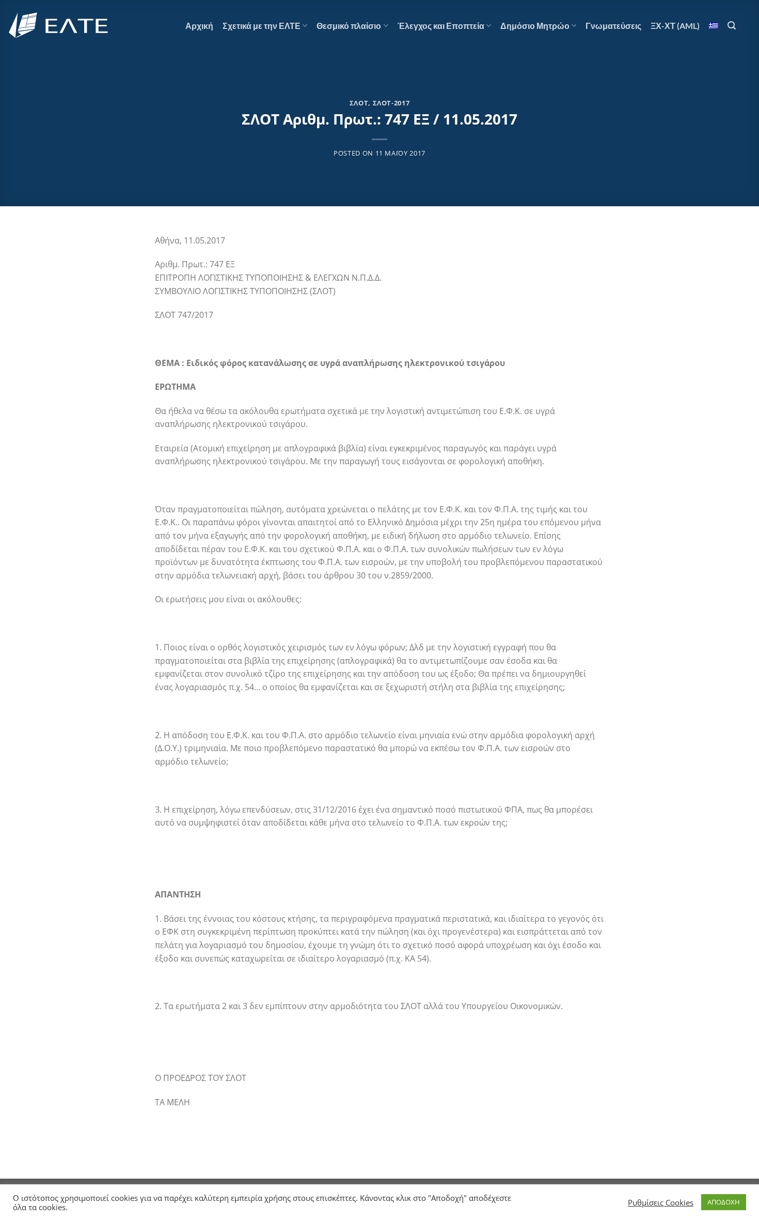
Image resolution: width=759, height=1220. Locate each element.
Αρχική (199, 25)
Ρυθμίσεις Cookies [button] (660, 1202)
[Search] (732, 26)
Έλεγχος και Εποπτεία (441, 25)
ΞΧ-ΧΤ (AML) (675, 25)
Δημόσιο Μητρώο (535, 25)
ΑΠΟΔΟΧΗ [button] (723, 1202)
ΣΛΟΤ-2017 (391, 103)
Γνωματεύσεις (613, 25)
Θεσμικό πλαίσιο (349, 25)
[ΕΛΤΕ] (59, 26)
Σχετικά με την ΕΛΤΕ (262, 25)
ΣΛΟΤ (359, 103)
